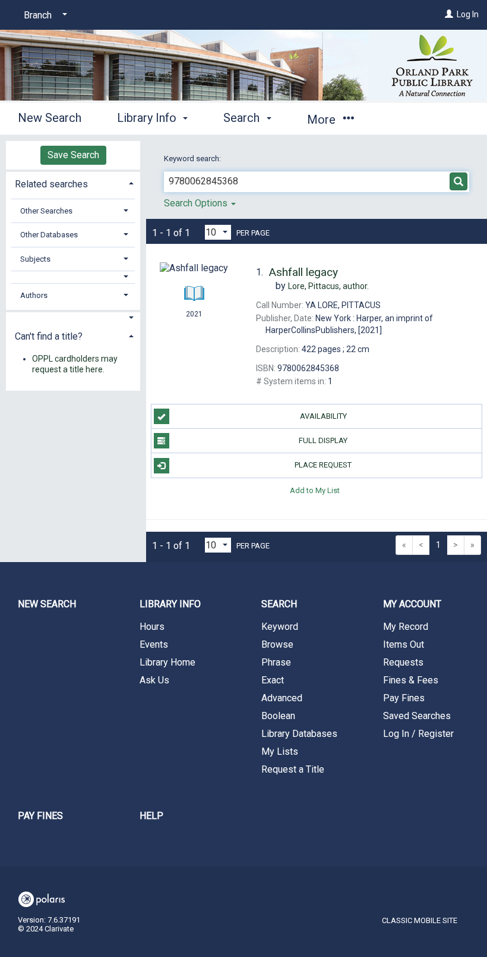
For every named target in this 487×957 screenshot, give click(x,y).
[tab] (73, 183)
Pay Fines (404, 698)
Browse (277, 644)
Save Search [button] (73, 155)
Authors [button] (34, 295)
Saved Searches (417, 715)
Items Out (403, 644)
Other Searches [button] (46, 210)
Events (154, 644)
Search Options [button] (197, 203)
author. (328, 286)
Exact (272, 680)
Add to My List (315, 490)
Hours (152, 626)
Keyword (279, 626)
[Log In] (449, 14)
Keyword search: (193, 158)
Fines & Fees (410, 680)
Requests (403, 662)
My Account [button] (412, 604)
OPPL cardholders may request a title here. (75, 364)
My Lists (279, 751)
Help (151, 815)
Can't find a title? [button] (49, 336)
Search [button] (243, 118)
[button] (73, 277)
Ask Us (154, 680)
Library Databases (299, 733)
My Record (405, 626)
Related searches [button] (51, 184)
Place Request (323, 464)
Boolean (278, 715)
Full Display (323, 440)
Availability (323, 416)
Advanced (281, 698)
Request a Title (292, 769)
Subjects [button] (35, 259)
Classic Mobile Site (419, 920)
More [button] (323, 119)
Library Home (167, 662)
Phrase (276, 662)
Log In (468, 14)
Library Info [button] (148, 118)
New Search (49, 118)
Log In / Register (418, 733)
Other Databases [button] (49, 234)
